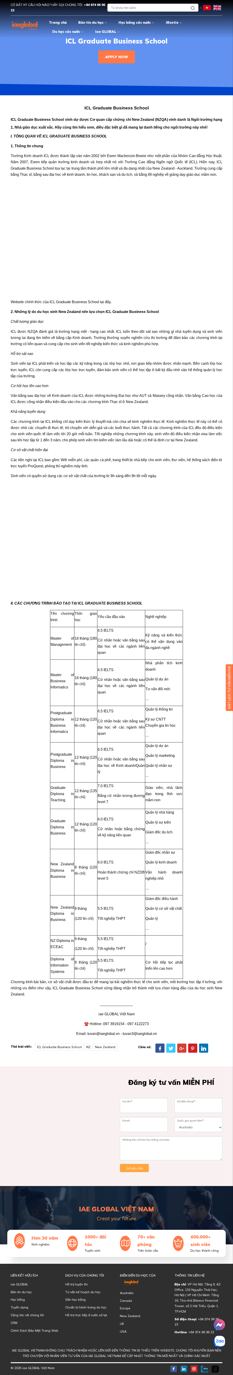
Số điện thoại (186, 1101)
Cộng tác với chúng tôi (27, 1315)
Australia (126, 1293)
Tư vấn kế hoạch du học (83, 1292)
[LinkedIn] (203, 1048)
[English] (217, 7)
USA (123, 1331)
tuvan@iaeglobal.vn (103, 1034)
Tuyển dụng (19, 1307)
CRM (14, 1323)
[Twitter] (170, 1048)
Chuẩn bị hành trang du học (85, 1307)
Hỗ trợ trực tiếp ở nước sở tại (86, 1315)
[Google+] (181, 1048)
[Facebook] (160, 1048)
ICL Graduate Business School (59, 1047)
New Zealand (105, 1047)
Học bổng (18, 1299)
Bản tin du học (91, 22)
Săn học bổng (75, 1299)
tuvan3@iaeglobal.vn (140, 1034)
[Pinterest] (192, 1048)
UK (122, 1324)
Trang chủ (58, 22)
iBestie (172, 22)
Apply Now (116, 56)
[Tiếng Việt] (207, 7)
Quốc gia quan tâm (190, 1120)
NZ (88, 1047)
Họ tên (127, 1101)
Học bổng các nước (135, 22)
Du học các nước (66, 31)
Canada (126, 1301)
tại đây (105, 302)
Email (126, 1120)
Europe (125, 1308)
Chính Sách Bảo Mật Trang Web (34, 1330)
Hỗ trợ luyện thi (76, 1284)
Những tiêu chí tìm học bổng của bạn (146, 1139)
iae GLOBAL (105, 31)
